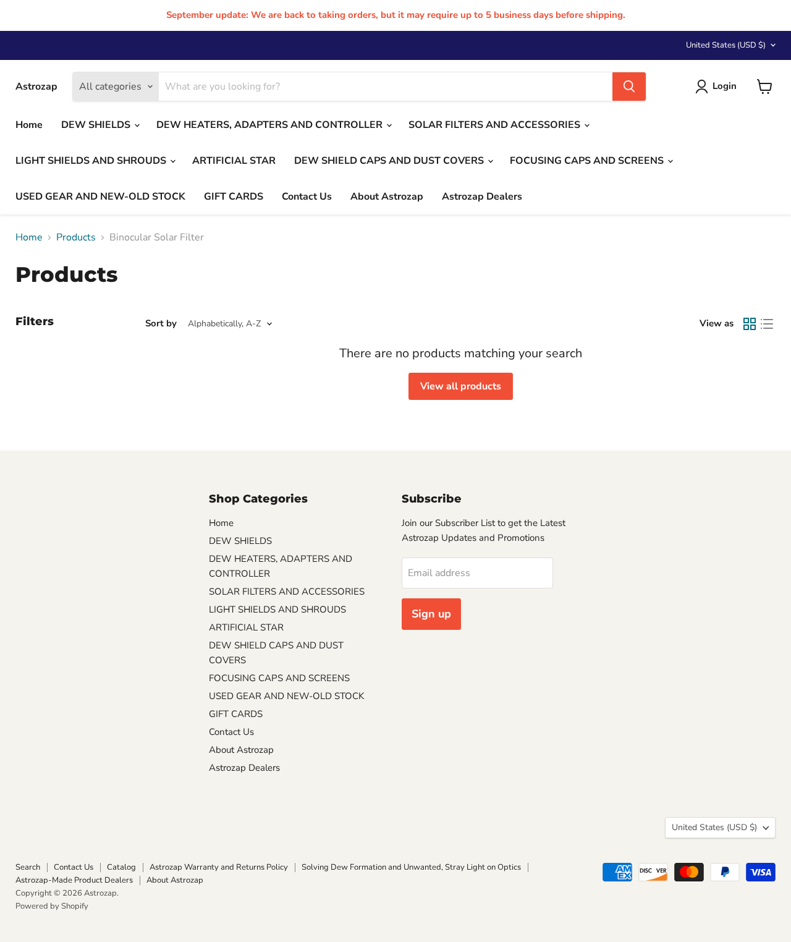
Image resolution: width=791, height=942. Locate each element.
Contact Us (307, 196)
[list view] (767, 324)
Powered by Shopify (51, 906)
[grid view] (749, 324)
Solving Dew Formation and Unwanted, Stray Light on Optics (411, 867)
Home (29, 125)
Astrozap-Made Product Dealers (74, 880)
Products (76, 237)
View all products (460, 386)
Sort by (161, 323)
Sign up (431, 613)
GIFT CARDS (233, 196)
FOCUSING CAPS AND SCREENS (588, 161)
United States (726, 45)
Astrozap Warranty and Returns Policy (219, 867)
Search (27, 867)
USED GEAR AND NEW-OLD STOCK (100, 196)
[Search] (629, 86)
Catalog (121, 867)
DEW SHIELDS (97, 125)
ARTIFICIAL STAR (234, 161)
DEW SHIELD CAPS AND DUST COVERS (390, 161)
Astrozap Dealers (482, 196)
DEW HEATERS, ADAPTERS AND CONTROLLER (270, 125)
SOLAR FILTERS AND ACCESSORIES (495, 125)
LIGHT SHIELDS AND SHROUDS (92, 161)
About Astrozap (386, 196)
